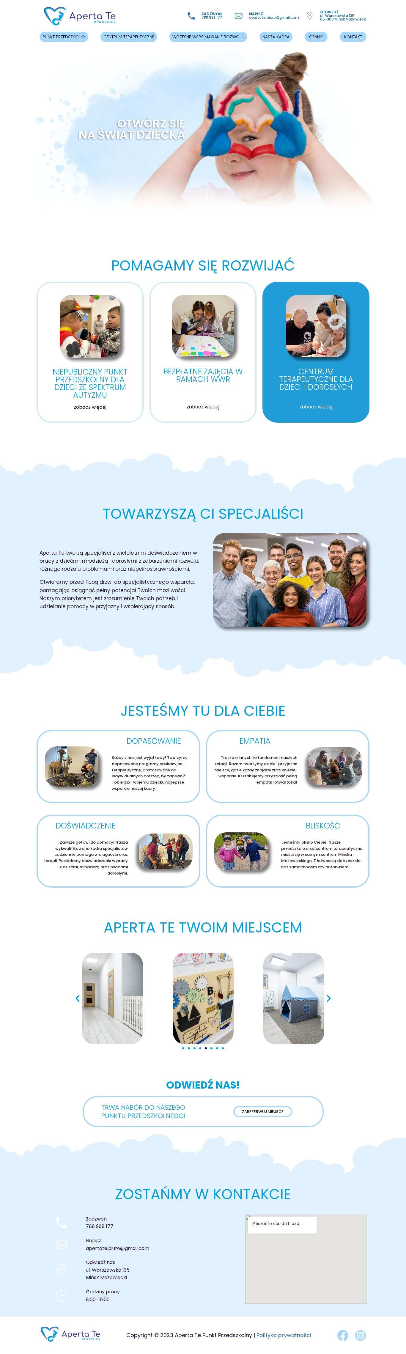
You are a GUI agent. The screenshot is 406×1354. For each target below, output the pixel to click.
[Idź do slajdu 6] (211, 1048)
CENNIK (316, 37)
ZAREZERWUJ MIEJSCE (263, 1111)
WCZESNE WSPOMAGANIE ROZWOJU (208, 37)
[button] (77, 998)
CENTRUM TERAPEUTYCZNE (128, 37)
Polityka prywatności (283, 1335)
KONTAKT (353, 37)
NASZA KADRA (275, 37)
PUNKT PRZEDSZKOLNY (64, 37)
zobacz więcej (90, 407)
